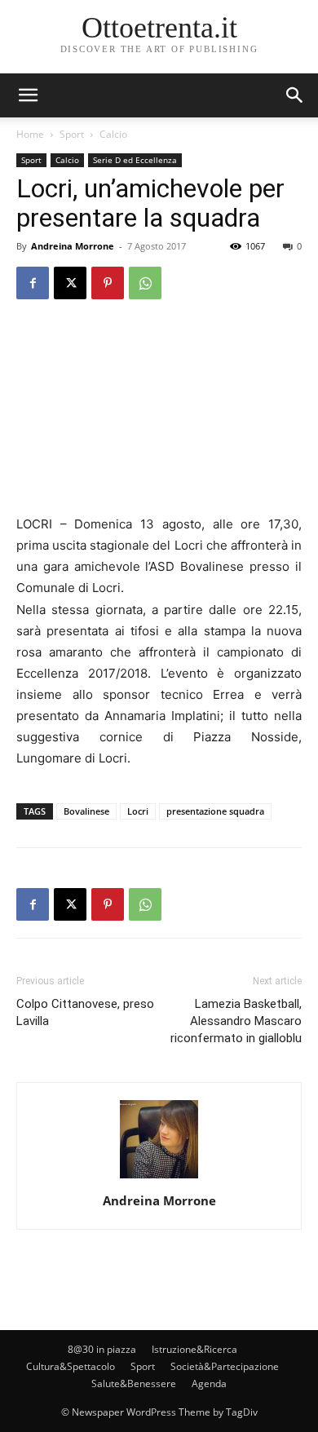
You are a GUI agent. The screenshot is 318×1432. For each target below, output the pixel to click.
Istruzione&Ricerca (194, 1349)
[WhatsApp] (145, 283)
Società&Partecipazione (224, 1366)
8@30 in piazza (102, 1349)
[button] (295, 95)
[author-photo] (159, 1178)
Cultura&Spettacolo (70, 1366)
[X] (70, 283)
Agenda (209, 1383)
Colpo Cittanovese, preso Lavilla (85, 1012)
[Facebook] (32, 283)
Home (30, 134)
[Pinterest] (107, 283)
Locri (137, 811)
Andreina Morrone (72, 246)
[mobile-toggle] (28, 95)
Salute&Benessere (133, 1383)
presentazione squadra (215, 811)
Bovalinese (86, 811)
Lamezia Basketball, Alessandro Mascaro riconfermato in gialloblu (236, 1021)
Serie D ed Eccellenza (135, 160)
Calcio (113, 134)
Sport (72, 134)
